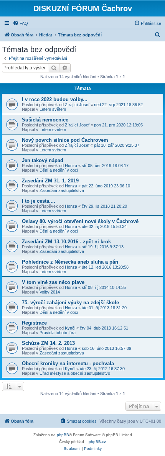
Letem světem (53, 109)
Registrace (34, 323)
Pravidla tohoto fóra (58, 332)
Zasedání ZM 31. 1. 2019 (50, 181)
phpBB (63, 435)
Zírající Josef (77, 104)
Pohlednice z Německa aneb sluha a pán (70, 262)
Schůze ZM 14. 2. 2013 (48, 343)
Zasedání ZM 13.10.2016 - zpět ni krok (66, 241)
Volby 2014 (50, 292)
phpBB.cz (97, 442)
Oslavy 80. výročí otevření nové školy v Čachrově (80, 221)
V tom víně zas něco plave (53, 282)
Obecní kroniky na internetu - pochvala (68, 363)
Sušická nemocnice (45, 120)
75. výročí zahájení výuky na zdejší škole (70, 302)
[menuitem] (20, 23)
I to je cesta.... (38, 201)
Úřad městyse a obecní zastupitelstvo (75, 373)
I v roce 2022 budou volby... (54, 99)
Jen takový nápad (42, 160)
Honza (71, 165)
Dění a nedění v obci (59, 170)
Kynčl (70, 328)
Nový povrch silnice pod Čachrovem (65, 140)
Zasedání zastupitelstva (62, 190)
